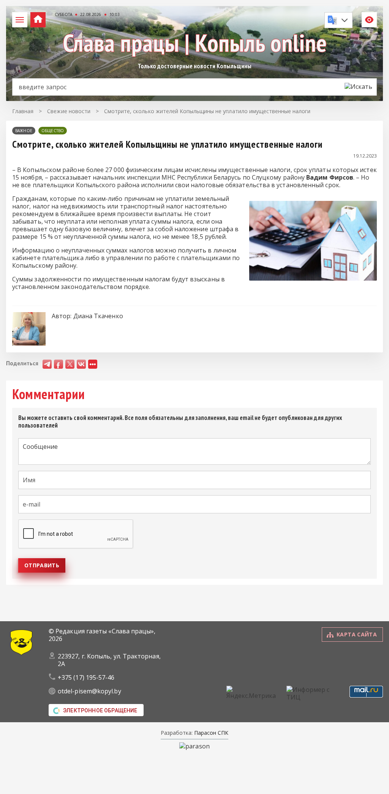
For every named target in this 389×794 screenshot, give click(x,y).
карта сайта (357, 634)
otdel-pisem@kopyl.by (89, 691)
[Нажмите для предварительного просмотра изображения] (313, 278)
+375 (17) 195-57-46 (86, 677)
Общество (52, 130)
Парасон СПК (210, 732)
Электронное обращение (100, 710)
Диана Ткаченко (98, 316)
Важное (23, 130)
